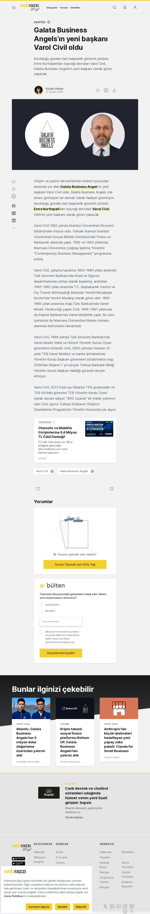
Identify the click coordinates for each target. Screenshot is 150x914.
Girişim (60, 862)
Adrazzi (42, 458)
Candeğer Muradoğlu (28, 761)
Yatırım (64, 724)
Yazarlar (105, 857)
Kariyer (39, 22)
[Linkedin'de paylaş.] (14, 220)
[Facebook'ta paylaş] (14, 206)
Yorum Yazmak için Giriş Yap (75, 564)
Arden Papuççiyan (70, 761)
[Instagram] (125, 906)
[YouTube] (118, 906)
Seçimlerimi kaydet (61, 653)
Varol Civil (100, 209)
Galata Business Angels (74, 471)
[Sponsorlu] (99, 429)
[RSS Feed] (131, 911)
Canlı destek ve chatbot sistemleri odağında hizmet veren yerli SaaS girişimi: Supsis (86, 795)
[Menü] (14, 8)
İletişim (104, 887)
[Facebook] (125, 911)
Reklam (104, 872)
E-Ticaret (62, 857)
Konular (64, 7)
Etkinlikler (75, 7)
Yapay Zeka (23, 724)
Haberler (39, 852)
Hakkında (105, 852)
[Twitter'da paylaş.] (14, 213)
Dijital (59, 852)
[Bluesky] (131, 906)
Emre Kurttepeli (46, 209)
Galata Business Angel (78, 187)
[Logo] (30, 7)
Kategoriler (52, 7)
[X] (105, 906)
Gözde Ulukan (111, 757)
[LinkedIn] (111, 906)
